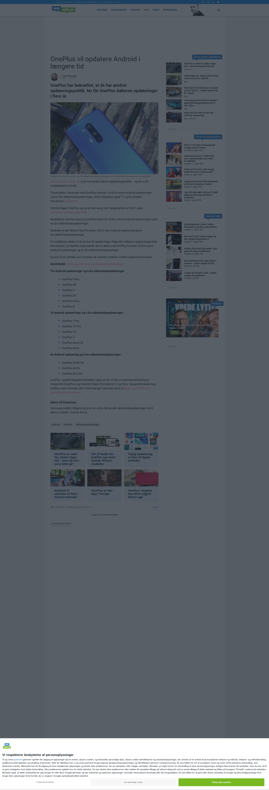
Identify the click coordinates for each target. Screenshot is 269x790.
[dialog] (134, 764)
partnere (18, 759)
